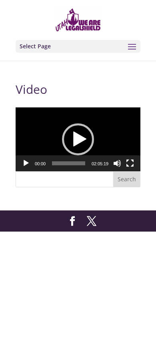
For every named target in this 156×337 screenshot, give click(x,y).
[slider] (68, 163)
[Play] (26, 163)
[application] (78, 139)
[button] (78, 139)
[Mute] (117, 163)
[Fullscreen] (130, 163)
